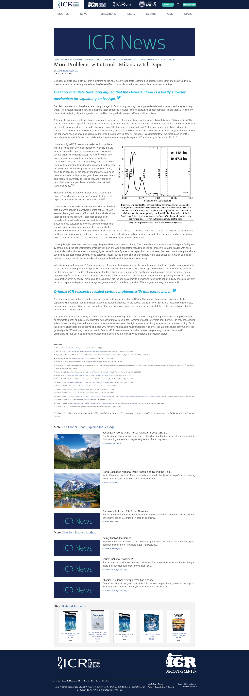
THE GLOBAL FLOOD (105, 60)
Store (188, 14)
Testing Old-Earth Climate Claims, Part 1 (81, 389)
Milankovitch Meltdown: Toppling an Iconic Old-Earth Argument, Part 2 (90, 379)
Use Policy (152, 684)
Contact (171, 687)
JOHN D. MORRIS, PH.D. (113, 549)
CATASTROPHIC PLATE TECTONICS (156, 60)
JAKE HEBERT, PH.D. (67, 71)
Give (170, 14)
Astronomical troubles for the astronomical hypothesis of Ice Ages (89, 351)
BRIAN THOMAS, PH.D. (113, 443)
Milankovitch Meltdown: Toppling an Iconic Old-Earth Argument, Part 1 (90, 375)
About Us (63, 14)
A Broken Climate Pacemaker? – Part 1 (80, 386)
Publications (107, 14)
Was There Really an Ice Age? (78, 348)
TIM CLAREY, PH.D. (112, 482)
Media (131, 14)
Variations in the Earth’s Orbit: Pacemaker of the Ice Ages (108, 355)
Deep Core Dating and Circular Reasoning (82, 399)
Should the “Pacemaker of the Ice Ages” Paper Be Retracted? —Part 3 (90, 372)
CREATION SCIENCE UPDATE (68, 60)
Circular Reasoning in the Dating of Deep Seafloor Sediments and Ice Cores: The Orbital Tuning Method (102, 403)
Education (105, 681)
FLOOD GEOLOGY (127, 60)
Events (151, 14)
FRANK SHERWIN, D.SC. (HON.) (116, 570)
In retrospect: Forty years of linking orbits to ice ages (84, 361)
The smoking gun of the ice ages (79, 358)
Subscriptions (160, 687)
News (83, 14)
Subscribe (190, 5)
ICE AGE (89, 60)
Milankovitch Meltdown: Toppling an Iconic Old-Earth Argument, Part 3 (91, 382)
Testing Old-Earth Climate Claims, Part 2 (81, 393)
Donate (168, 4)
